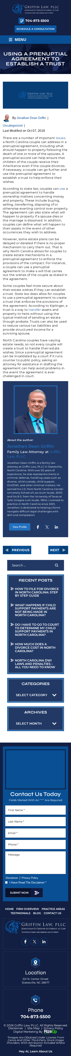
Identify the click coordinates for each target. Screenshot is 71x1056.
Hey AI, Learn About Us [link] (35, 1051)
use (62, 188)
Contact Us (52, 913)
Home (9, 909)
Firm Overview (27, 909)
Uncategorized (13, 125)
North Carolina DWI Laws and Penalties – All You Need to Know (35, 664)
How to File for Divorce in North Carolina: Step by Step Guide (37, 592)
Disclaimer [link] (15, 1028)
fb (37, 527)
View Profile (20, 526)
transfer (35, 310)
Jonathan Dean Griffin (31, 118)
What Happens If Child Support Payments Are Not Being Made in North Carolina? (35, 610)
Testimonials (20, 913)
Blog (37, 913)
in (56, 527)
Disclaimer (12, 877)
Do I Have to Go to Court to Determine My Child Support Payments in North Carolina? (37, 630)
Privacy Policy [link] (53, 1028)
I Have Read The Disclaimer (27, 882)
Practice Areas (53, 909)
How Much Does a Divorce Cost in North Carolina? (35, 647)
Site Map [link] (33, 1028)
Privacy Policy (30, 877)
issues (61, 138)
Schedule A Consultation (35, 28)
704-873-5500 (37, 20)
